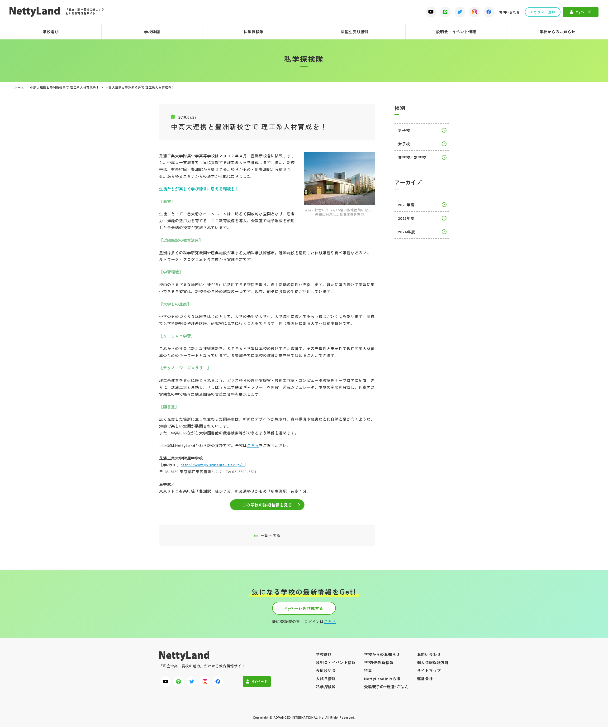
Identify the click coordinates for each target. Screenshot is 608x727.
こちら (253, 445)
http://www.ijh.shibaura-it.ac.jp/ (211, 464)
